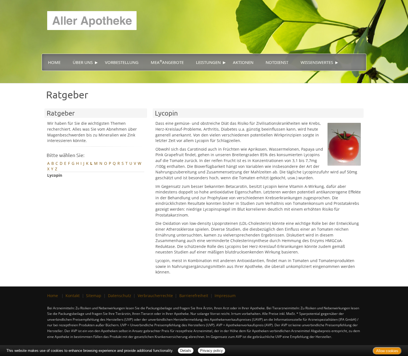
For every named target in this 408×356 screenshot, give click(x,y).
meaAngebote (167, 62)
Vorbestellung (121, 62)
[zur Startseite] (89, 14)
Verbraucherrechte (155, 295)
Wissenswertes (317, 62)
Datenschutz (119, 295)
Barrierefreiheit (193, 295)
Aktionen (243, 62)
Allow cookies (387, 351)
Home (54, 62)
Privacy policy (211, 350)
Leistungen (208, 62)
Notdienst (277, 62)
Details (185, 350)
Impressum (225, 295)
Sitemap (93, 295)
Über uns (83, 62)
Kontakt (73, 295)
